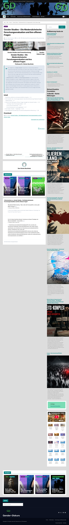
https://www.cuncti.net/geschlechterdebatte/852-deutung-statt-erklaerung (23, 231)
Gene (54, 478)
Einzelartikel (22, 178)
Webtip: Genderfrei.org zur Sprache (37, 189)
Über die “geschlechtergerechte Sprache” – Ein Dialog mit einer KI (10, 190)
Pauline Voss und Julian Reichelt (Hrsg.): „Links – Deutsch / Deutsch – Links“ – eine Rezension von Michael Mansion (55, 99)
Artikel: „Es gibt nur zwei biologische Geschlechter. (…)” (23, 190)
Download (25, 38)
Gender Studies (8, 39)
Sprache (11, 178)
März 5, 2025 (7, 193)
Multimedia (13, 16)
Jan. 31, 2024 (35, 193)
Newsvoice (18, 521)
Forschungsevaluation (32, 38)
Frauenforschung (40, 38)
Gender (5, 26)
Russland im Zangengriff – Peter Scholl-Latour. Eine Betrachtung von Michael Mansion (55, 199)
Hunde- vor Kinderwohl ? (52, 82)
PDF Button (42, 128)
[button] (65, 16)
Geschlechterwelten (55, 406)
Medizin (57, 478)
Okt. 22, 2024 (21, 193)
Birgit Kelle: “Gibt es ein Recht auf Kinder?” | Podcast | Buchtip (57, 491)
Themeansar (24, 521)
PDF (12, 39)
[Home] (4, 16)
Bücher (7, 476)
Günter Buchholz (11, 38)
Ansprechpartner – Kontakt (38, 16)
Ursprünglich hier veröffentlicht (37, 119)
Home (7, 16)
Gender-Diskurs (10, 191)
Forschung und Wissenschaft (23, 16)
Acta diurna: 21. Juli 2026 (52, 72)
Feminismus (12, 476)
